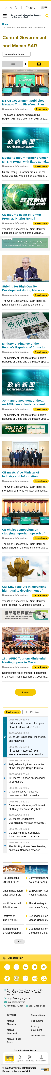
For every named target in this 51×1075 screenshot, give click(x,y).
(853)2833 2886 (15, 1006)
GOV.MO (11, 1015)
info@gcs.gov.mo (16, 1002)
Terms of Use (38, 1035)
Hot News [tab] (12, 712)
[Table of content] (4, 16)
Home (5, 24)
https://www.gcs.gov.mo (19, 998)
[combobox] (16, 54)
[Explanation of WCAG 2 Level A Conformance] (45, 1069)
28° (32, 7)
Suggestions (38, 1015)
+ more (42, 942)
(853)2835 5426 (37, 1006)
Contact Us (37, 1021)
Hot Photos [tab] (32, 712)
